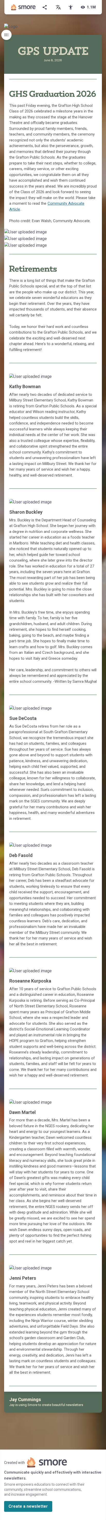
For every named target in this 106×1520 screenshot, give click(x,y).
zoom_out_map (97, 233)
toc (6, 35)
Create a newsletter (28, 1506)
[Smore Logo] (23, 7)
